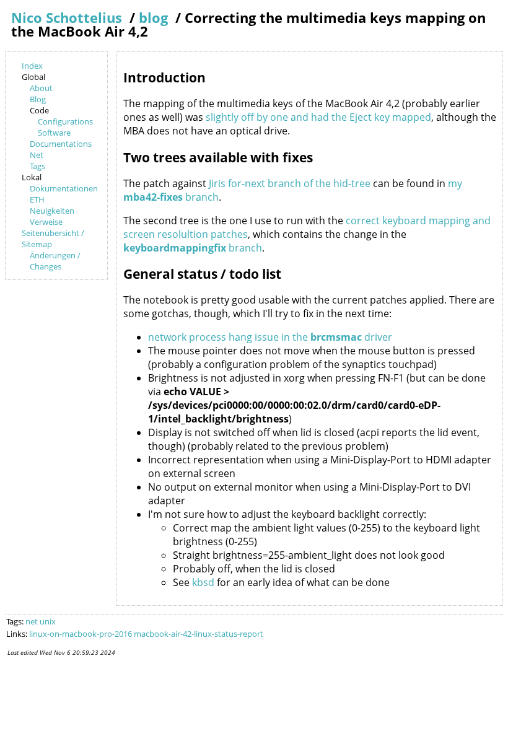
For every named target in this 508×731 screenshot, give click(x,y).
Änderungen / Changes (55, 261)
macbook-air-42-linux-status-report (198, 633)
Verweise (46, 221)
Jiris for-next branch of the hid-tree (289, 183)
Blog (38, 99)
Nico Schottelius (66, 17)
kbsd (203, 582)
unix (48, 621)
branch (192, 248)
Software (54, 132)
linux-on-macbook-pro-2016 (80, 633)
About (41, 88)
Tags (37, 166)
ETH (37, 199)
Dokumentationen (64, 188)
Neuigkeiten (52, 210)
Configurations (65, 121)
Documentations (61, 143)
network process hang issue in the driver (270, 337)
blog (153, 17)
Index (32, 65)
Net (36, 154)
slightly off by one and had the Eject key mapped (318, 117)
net (31, 621)
